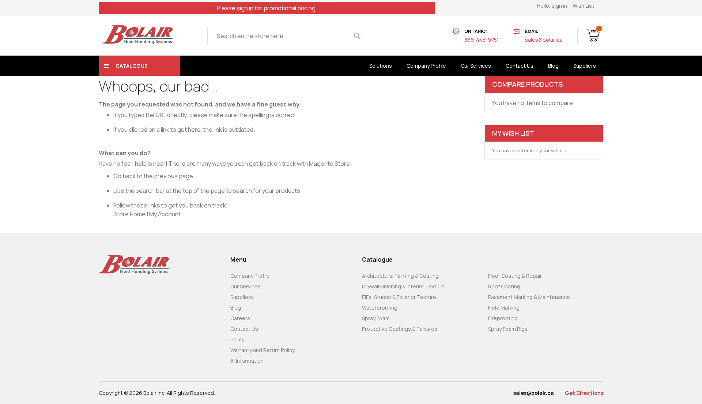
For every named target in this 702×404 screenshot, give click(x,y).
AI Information (247, 360)
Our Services (245, 286)
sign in (245, 8)
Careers (240, 318)
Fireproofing (503, 318)
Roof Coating (504, 286)
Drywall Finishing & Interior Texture (403, 286)
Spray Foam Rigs (508, 328)
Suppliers (241, 296)
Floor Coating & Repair (515, 275)
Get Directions (584, 392)
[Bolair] (137, 34)
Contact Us (244, 328)
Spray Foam (376, 318)
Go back (124, 176)
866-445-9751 (481, 39)
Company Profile (250, 275)
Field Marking (504, 307)
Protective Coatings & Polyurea (399, 328)
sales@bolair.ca (544, 39)
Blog (235, 307)
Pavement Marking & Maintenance (529, 296)
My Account (165, 214)
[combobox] (288, 36)
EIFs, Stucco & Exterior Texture (399, 296)
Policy (237, 339)
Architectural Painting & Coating (400, 275)
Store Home (129, 214)
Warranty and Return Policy (262, 350)
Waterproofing (379, 307)
